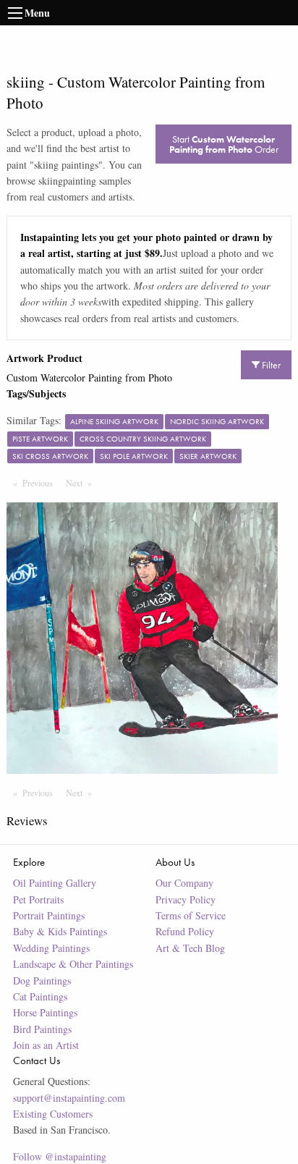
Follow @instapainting (59, 1156)
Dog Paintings (42, 980)
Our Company (184, 883)
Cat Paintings (40, 996)
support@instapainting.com (69, 1098)
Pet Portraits (38, 899)
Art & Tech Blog (190, 948)
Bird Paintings (42, 1029)
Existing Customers (53, 1114)
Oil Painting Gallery (54, 883)
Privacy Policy (186, 899)
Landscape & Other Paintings (73, 964)
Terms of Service (191, 915)
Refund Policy (185, 931)
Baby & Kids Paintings (60, 931)
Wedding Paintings (51, 948)
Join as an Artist (46, 1045)
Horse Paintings (45, 1012)
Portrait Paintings (49, 915)
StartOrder (223, 144)
